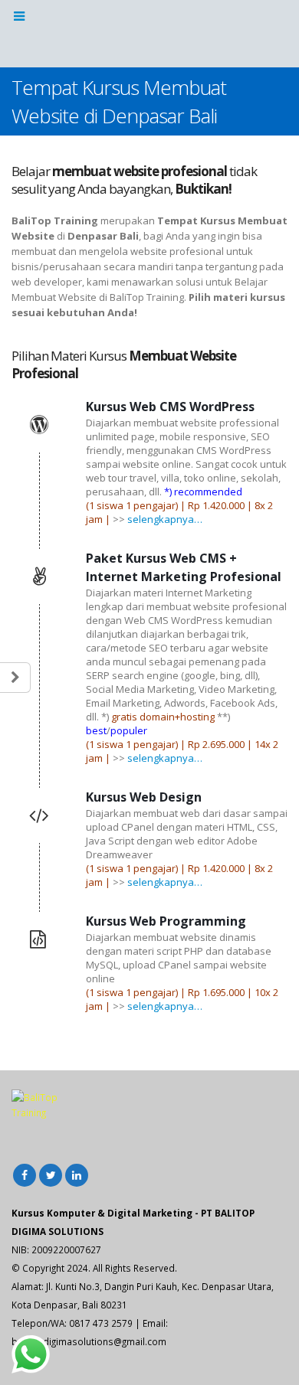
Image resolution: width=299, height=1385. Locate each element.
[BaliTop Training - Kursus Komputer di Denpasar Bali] (149, 33)
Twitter (50, 1175)
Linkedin (76, 1175)
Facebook (24, 1175)
